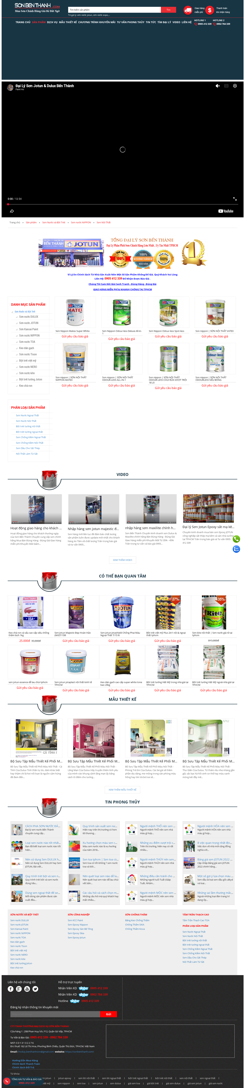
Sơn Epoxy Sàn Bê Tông (80, 928)
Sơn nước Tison (28, 354)
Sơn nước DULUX (28, 316)
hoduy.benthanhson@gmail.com (36, 1051)
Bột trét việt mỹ (27, 360)
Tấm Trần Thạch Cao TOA (196, 920)
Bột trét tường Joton (30, 379)
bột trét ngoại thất (138, 1078)
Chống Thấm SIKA (134, 924)
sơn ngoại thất (207, 1078)
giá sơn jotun (195, 1083)
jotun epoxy (64, 1078)
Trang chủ (23, 22)
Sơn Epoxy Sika (76, 933)
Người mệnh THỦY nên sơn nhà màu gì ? (165, 859)
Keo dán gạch (26, 348)
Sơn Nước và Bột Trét (53, 222)
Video (176, 22)
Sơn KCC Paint (75, 920)
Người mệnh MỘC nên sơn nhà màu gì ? (165, 892)
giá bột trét (153, 1083)
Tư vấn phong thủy (130, 22)
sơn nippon (64, 1083)
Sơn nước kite (27, 373)
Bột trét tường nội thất (28, 426)
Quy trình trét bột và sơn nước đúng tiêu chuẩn (54, 876)
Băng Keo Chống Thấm (137, 920)
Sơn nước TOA (27, 341)
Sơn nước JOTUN (28, 323)
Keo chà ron (25, 385)
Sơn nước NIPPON (81, 222)
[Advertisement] (122, 55)
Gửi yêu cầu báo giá (75, 336)
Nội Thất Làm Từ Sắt (27, 453)
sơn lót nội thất (86, 1078)
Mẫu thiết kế (68, 22)
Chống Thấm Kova (135, 928)
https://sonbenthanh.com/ (79, 1051)
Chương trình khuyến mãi (97, 22)
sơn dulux (115, 1083)
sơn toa (81, 1083)
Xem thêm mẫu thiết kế (122, 789)
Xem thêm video (122, 560)
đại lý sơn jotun (43, 1078)
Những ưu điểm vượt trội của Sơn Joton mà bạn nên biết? (175, 842)
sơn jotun (98, 1083)
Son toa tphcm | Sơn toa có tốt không (106, 859)
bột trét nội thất (163, 1078)
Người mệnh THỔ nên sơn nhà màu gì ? (164, 826)
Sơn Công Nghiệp (79, 914)
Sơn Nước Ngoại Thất (27, 415)
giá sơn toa (134, 1083)
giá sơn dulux (173, 1083)
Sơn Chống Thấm (136, 914)
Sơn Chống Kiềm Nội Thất (29, 442)
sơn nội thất (186, 1078)
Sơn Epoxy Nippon (78, 924)
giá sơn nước (216, 1083)
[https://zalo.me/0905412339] (236, 549)
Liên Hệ (187, 22)
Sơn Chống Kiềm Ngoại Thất (31, 437)
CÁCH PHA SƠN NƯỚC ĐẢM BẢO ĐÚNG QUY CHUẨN (58, 826)
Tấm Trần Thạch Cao (196, 914)
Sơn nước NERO (28, 367)
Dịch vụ (52, 22)
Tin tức (151, 22)
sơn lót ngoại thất (111, 1078)
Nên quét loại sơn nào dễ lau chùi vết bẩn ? (109, 876)
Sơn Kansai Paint (28, 329)
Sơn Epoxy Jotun (77, 937)
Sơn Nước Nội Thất (26, 421)
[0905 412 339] (236, 539)
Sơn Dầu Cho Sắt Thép (28, 448)
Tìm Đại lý (164, 22)
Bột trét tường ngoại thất (29, 431)
